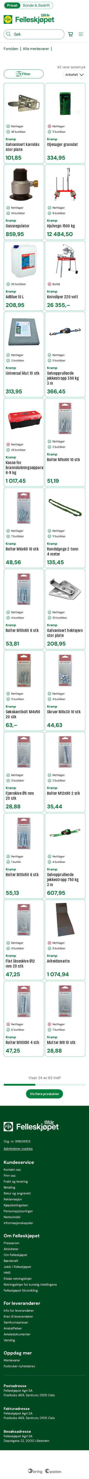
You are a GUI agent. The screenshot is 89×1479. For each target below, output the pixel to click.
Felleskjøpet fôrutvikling (21, 1290)
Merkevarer (12, 1360)
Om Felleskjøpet (15, 1255)
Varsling (9, 1340)
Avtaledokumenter (17, 1334)
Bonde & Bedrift (36, 5)
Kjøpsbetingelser (16, 1205)
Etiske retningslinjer (18, 1279)
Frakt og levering (16, 1181)
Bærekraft (11, 1261)
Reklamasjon (13, 1199)
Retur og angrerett (17, 1193)
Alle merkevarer (36, 49)
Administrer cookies (18, 1148)
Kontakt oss (12, 1170)
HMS (7, 1273)
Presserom (11, 1243)
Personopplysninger (18, 1211)
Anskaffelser (13, 1328)
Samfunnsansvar (16, 1322)
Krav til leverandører (18, 1316)
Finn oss (10, 1175)
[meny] (80, 34)
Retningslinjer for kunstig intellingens (30, 1284)
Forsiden (11, 49)
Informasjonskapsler (18, 1223)
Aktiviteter (11, 1249)
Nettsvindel (12, 1217)
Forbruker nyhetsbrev (19, 1366)
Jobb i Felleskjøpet (17, 1267)
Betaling (9, 1187)
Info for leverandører (19, 1310)
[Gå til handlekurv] (70, 34)
